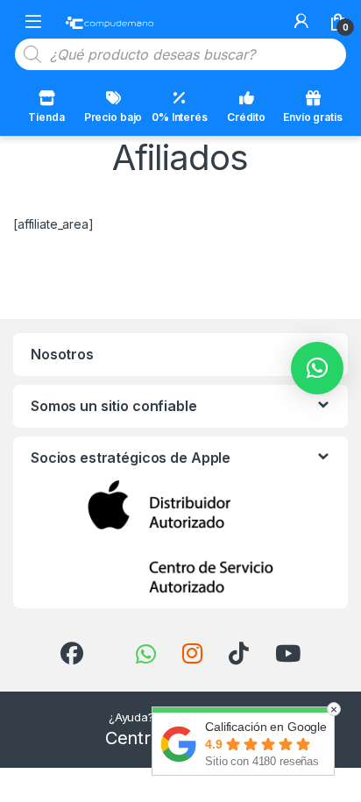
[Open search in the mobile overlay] (180, 54)
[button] (317, 368)
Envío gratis (312, 117)
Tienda (46, 117)
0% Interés (180, 117)
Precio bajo (113, 117)
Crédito (246, 117)
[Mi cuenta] (301, 21)
